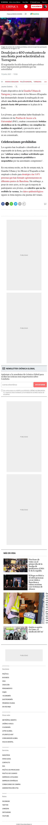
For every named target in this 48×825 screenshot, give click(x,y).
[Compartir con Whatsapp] (11, 204)
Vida (4, 681)
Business (5, 677)
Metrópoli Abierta (9, 720)
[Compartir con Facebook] (3, 204)
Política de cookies (9, 773)
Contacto (6, 762)
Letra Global (7, 731)
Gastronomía (7, 699)
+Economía (6, 696)
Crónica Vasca (7, 724)
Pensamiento (7, 688)
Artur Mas (25, 2)
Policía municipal (26, 81)
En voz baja (6, 707)
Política (5, 674)
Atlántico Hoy (7, 735)
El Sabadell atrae (35, 2)
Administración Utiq (10, 788)
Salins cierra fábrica (14, 2)
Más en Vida (9, 553)
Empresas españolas (10, 781)
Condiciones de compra (11, 784)
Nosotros (6, 755)
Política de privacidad (10, 770)
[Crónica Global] (15, 6)
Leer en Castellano (7, 10)
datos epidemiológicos (33, 191)
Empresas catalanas (10, 777)
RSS (3, 766)
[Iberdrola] (34, 14)
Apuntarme (40, 385)
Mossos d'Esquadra (12, 81)
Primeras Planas (8, 703)
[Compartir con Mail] (20, 204)
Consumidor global (10, 738)
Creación (5, 685)
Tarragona (37, 81)
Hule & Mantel (7, 742)
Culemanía (6, 727)
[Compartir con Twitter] (7, 204)
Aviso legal (6, 759)
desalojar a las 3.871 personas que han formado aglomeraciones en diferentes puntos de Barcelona (21, 178)
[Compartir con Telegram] (15, 204)
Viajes (4, 692)
